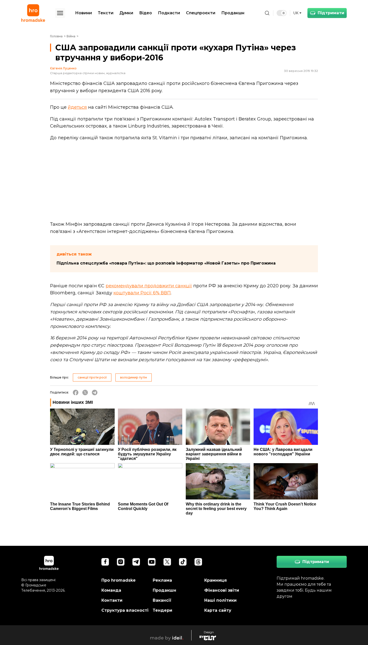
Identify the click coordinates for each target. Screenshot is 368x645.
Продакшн (232, 13)
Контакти (111, 600)
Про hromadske (118, 580)
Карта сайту (217, 610)
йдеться (77, 107)
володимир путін (133, 377)
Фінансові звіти (221, 590)
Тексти (105, 13)
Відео (145, 13)
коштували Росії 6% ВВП (142, 293)
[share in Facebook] (75, 392)
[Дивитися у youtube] (151, 562)
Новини (83, 13)
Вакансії (162, 600)
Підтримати (331, 13)
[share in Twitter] (85, 392)
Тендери (162, 610)
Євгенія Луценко (63, 68)
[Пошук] (267, 13)
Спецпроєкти (200, 13)
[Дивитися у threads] (198, 562)
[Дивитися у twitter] (167, 562)
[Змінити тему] (282, 13)
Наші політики (220, 600)
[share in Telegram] (94, 392)
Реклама (162, 580)
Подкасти (169, 13)
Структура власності (124, 610)
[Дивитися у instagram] (120, 562)
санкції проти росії (92, 377)
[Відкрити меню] (60, 13)
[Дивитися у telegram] (136, 562)
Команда (111, 590)
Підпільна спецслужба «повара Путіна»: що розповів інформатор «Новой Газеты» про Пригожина (166, 263)
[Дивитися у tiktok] (183, 562)
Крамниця (215, 580)
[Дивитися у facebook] (105, 562)
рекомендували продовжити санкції (149, 286)
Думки (126, 13)
